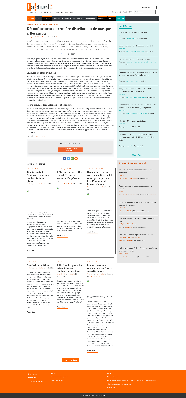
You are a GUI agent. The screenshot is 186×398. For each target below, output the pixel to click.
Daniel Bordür (39, 184)
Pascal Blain (129, 146)
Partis (120, 253)
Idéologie (63, 169)
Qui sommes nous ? (57, 380)
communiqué (122, 48)
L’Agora (120, 18)
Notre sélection (138, 155)
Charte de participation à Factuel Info (119, 384)
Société (55, 24)
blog (120, 35)
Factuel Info (90, 395)
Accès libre (31, 250)
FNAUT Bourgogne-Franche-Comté (136, 113)
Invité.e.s (128, 127)
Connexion (146, 7)
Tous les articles (70, 360)
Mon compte (32, 374)
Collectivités (30, 24)
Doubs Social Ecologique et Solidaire (136, 97)
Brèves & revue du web (132, 163)
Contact (109, 373)
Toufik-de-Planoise (40, 37)
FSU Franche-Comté (132, 81)
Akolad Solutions (100, 395)
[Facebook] (64, 158)
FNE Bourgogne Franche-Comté (135, 51)
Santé (50, 24)
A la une (31, 18)
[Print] (76, 158)
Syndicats (126, 253)
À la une (53, 373)
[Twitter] (68, 158)
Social (69, 169)
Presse (134, 224)
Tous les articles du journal (59, 377)
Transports (137, 237)
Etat (58, 169)
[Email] (72, 158)
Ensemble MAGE (131, 38)
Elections (29, 262)
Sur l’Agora (125, 26)
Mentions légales (112, 377)
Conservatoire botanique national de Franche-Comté (141, 62)
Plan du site (111, 387)
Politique (44, 24)
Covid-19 (38, 24)
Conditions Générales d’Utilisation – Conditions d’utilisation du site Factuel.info (131, 380)
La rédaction (71, 274)
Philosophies (30, 169)
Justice (96, 169)
